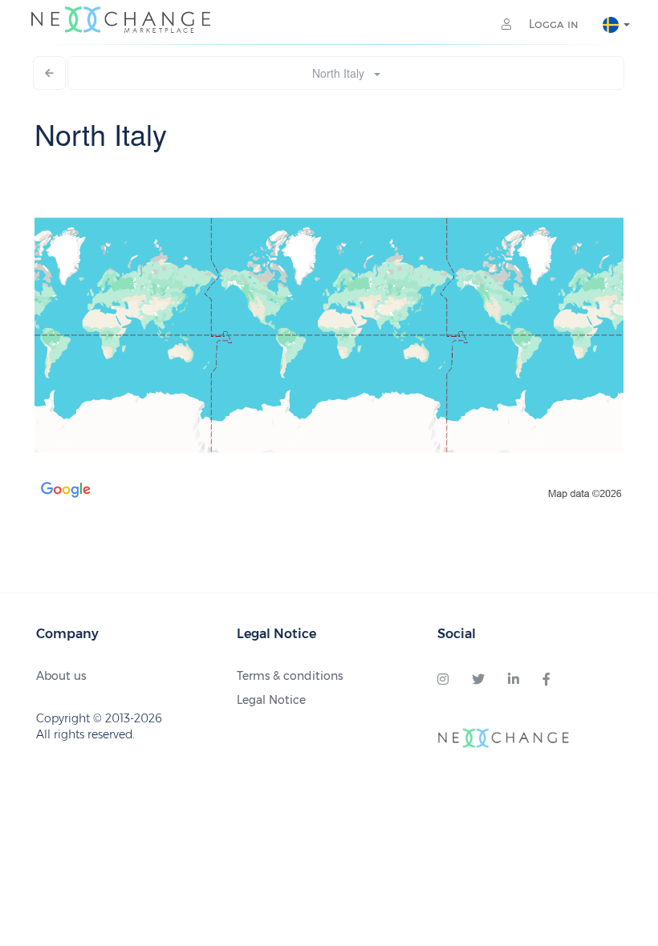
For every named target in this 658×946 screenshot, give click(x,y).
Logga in (552, 24)
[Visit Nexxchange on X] (478, 680)
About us (61, 676)
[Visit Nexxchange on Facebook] (546, 680)
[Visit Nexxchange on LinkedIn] (513, 680)
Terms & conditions (290, 676)
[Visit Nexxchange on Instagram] (443, 680)
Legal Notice (271, 700)
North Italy (343, 73)
